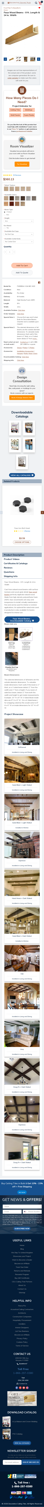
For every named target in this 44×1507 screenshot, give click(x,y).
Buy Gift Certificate (22, 1278)
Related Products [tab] (12, 481)
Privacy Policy (15, 1222)
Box (8, 215)
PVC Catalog (17, 1434)
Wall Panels (15, 115)
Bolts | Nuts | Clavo (30, 353)
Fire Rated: (7, 225)
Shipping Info (11, 576)
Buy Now (22, 1192)
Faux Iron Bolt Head (22, 528)
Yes (8, 228)
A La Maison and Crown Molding (24, 1421)
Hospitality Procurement (22, 1320)
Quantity (8, 246)
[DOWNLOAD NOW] (18, 1476)
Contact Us (22, 1289)
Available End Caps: (11, 231)
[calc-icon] (22, 90)
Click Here (21, 310)
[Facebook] (39, 282)
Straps (19, 348)
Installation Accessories (25, 351)
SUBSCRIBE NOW (22, 1229)
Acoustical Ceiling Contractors (22, 1309)
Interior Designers (22, 1327)
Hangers (20, 353)
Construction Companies (22, 1317)
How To (15, 129)
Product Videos (11, 559)
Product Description (14, 554)
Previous (5, 59)
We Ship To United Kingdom (22, 1252)
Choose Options (22, 542)
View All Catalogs (21, 475)
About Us (22, 1285)
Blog (22, 1249)
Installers (22, 1324)
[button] (31, 7)
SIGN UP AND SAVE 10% (31, 1462)
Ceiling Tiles (15, 110)
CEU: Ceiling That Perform (22, 1282)
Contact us (24, 342)
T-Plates (31, 348)
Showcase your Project (22, 1256)
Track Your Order (22, 1267)
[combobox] (25, 1212)
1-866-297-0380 (23, 1373)
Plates (25, 348)
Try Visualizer (22, 164)
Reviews (8, 567)
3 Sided (9, 212)
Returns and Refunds (22, 1271)
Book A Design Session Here (22, 398)
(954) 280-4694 (23, 1380)
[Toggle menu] (3, 3)
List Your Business (22, 1331)
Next (38, 59)
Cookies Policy (22, 1342)
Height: (7, 218)
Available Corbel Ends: (12, 239)
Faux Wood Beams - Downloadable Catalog (20, 619)
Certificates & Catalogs (16, 563)
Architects (22, 1313)
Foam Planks (29, 115)
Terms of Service (25, 1222)
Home (22, 1245)
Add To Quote (22, 272)
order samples (13, 78)
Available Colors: (10, 195)
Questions (9, 572)
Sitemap (22, 1292)
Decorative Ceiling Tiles (17, 1504)
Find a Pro (22, 1306)
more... (35, 339)
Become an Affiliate (22, 1263)
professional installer (24, 131)
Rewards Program (22, 1274)
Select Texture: (9, 185)
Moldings (28, 110)
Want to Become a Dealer (22, 1260)
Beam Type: (8, 210)
